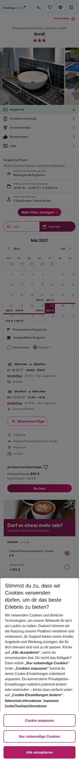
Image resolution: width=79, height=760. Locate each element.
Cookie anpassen (39, 721)
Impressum (51, 700)
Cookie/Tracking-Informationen (26, 706)
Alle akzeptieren (39, 752)
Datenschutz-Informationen (23, 700)
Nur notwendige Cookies (39, 737)
